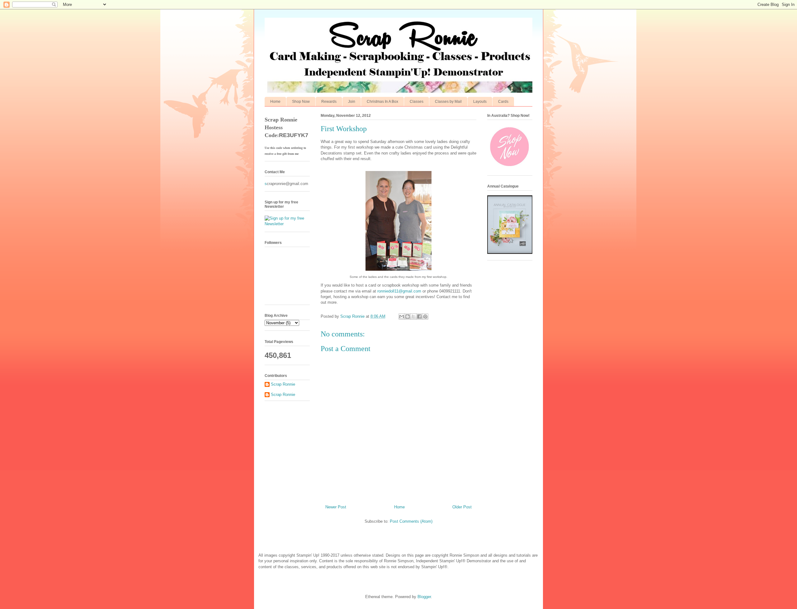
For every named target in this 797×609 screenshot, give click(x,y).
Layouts (480, 101)
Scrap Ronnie (283, 384)
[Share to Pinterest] (425, 316)
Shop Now (301, 101)
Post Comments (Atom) (411, 521)
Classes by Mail (448, 101)
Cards (503, 101)
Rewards (329, 101)
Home (275, 101)
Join (351, 101)
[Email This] (401, 316)
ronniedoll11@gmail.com (399, 291)
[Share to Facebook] (419, 316)
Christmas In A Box (382, 101)
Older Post (462, 507)
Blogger (424, 596)
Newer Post (335, 507)
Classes (416, 101)
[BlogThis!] (407, 316)
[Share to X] (413, 316)
